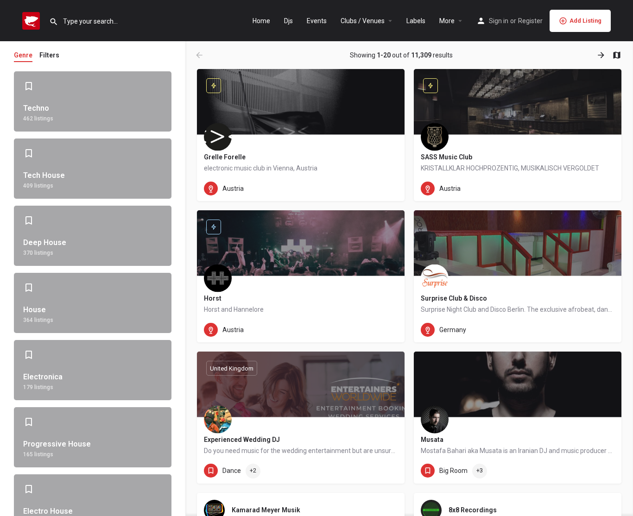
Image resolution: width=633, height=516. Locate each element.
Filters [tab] (49, 55)
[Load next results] (602, 55)
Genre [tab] (23, 55)
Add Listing (585, 20)
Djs (288, 21)
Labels (415, 21)
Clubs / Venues (363, 21)
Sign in (498, 21)
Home (261, 21)
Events (317, 21)
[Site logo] (32, 20)
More (447, 21)
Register (530, 21)
